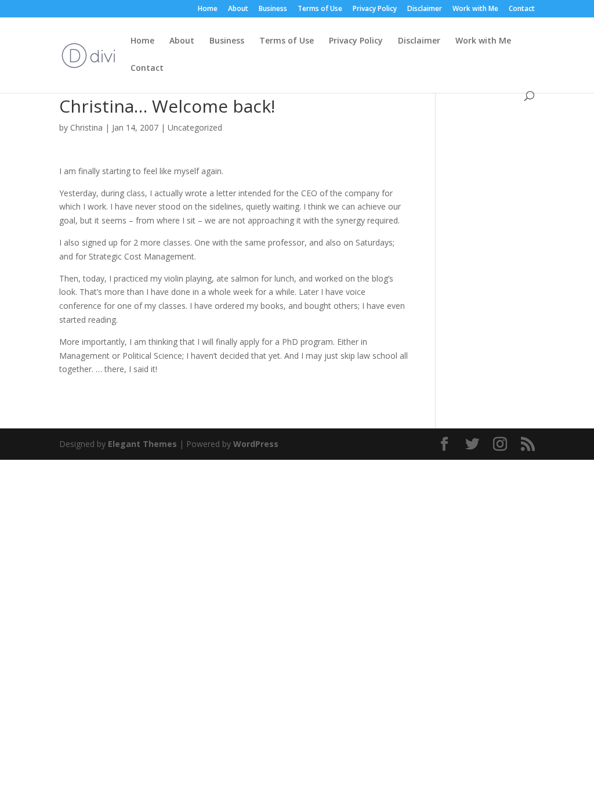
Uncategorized (195, 127)
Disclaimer (424, 9)
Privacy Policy (375, 9)
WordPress (255, 443)
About (238, 9)
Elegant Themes (142, 443)
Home (208, 9)
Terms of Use (320, 9)
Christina (86, 127)
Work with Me (475, 9)
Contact (522, 9)
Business (273, 9)
